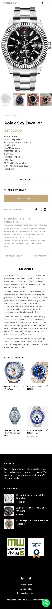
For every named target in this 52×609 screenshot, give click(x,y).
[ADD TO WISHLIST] (24, 386)
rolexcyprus (9, 237)
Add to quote (26, 198)
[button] (46, 603)
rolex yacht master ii (35, 234)
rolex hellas (9, 231)
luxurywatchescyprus (27, 225)
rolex (12, 228)
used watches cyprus (20, 244)
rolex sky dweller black (14, 234)
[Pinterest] (46, 210)
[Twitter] (42, 210)
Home (6, 115)
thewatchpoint (11, 240)
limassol (13, 225)
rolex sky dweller (37, 231)
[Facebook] (37, 210)
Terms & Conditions (26, 593)
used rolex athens (27, 240)
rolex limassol (22, 231)
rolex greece (40, 228)
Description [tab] (26, 269)
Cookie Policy (26, 589)
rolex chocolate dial (25, 228)
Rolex (13, 115)
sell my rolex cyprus (25, 237)
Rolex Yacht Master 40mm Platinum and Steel (12, 432)
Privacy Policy (26, 584)
